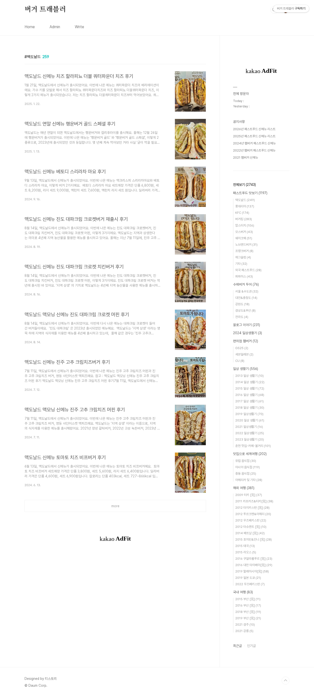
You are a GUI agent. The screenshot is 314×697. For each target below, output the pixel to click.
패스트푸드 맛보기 (250, 193)
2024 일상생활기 (247, 333)
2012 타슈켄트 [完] (250, 527)
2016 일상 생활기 (249, 395)
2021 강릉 (244, 631)
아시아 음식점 (247, 467)
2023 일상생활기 (249, 439)
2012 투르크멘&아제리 (253, 514)
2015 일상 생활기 (249, 388)
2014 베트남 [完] (250, 533)
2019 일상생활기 (249, 414)
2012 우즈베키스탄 (250, 520)
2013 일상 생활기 (249, 376)
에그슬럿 (243, 257)
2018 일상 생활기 (249, 407)
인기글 (251, 646)
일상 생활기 (245, 369)
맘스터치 (244, 225)
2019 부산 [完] (248, 618)
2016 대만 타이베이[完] (253, 565)
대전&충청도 (246, 298)
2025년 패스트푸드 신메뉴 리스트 (254, 136)
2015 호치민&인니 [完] (253, 539)
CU (239, 361)
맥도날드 (245, 200)
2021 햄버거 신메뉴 (245, 157)
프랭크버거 (244, 251)
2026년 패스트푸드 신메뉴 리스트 (254, 129)
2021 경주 (245, 624)
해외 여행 (243, 488)
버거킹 (243, 219)
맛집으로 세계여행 (250, 454)
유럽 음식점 (245, 461)
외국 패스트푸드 (248, 270)
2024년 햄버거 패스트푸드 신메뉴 (254, 143)
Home (30, 27)
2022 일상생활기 (249, 433)
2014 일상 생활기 (249, 382)
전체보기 (244, 185)
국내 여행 (243, 592)
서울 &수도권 (246, 291)
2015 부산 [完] (248, 599)
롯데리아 (244, 206)
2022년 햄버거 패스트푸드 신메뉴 (254, 150)
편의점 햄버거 (245, 341)
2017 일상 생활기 (249, 401)
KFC (242, 213)
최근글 (237, 646)
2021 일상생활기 (249, 427)
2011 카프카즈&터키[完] (254, 501)
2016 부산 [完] (248, 605)
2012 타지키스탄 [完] (252, 507)
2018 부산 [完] (248, 612)
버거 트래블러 (45, 9)
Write (79, 27)
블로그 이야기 (246, 325)
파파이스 (244, 276)
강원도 (242, 304)
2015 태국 (245, 546)
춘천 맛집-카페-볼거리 (253, 446)
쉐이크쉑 (243, 238)
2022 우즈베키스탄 (250, 584)
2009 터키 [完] (248, 495)
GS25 (241, 348)
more (115, 506)
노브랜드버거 (246, 244)
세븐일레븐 (244, 354)
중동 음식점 (245, 473)
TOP (285, 680)
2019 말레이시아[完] (252, 571)
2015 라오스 (245, 552)
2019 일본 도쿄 (248, 578)
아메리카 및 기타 (248, 480)
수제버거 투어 (246, 284)
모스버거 (244, 232)
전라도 (241, 317)
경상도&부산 (245, 310)
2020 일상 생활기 (249, 420)
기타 (241, 264)
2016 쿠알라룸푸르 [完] (253, 558)
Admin (55, 27)
